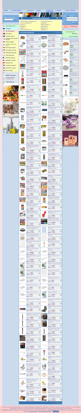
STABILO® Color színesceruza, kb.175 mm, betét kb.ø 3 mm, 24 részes (32, 220)
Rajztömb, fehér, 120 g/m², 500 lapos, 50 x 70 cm (55, 235)
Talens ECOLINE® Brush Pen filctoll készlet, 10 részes (33, 64)
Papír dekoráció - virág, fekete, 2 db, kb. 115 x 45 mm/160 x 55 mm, (33, 365)
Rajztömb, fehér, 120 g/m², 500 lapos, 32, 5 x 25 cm (33, 242)
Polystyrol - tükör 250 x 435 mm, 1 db (54, 343)
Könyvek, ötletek (9, 70)
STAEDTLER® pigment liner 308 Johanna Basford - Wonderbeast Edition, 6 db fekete (32, 115)
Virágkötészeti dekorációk (11, 52)
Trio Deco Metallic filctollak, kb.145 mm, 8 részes (33, 50)
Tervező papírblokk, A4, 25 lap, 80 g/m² (32, 57)
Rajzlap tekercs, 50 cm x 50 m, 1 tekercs (54, 256)
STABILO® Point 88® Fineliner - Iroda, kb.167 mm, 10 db (32, 205)
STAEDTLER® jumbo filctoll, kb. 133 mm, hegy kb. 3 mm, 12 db (54, 161)
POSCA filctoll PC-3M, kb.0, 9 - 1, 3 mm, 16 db (33, 343)
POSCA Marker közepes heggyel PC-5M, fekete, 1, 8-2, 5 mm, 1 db (33, 328)
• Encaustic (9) (23, 24)
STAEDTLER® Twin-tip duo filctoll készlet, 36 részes (33, 108)
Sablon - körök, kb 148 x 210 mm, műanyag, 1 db (54, 227)
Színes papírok (9, 33)
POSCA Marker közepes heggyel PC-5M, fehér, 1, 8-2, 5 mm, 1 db (55, 328)
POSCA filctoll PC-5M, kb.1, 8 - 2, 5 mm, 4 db (54, 336)
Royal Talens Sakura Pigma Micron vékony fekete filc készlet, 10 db (32, 235)
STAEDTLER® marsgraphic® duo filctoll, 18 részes (54, 146)
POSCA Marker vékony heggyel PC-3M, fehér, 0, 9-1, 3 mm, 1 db (33, 314)
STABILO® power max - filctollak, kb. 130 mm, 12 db (54, 190)
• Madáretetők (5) (44, 26)
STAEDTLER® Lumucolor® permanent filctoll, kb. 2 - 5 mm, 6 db (55, 154)
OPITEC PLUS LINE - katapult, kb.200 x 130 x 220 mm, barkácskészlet (32, 381)
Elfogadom (55, 411)
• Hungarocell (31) (44, 28)
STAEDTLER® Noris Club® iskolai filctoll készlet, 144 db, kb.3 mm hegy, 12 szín (32, 147)
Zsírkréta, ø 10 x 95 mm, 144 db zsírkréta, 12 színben (32, 35)
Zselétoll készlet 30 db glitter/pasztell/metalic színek (53, 35)
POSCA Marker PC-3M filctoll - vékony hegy (32, 321)
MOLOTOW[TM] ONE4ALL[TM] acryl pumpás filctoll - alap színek (54, 396)
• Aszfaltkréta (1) (43, 29)
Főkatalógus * (8, 28)
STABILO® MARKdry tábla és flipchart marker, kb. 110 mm (32, 212)
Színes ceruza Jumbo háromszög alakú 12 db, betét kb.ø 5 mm (54, 79)
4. (54, 32)
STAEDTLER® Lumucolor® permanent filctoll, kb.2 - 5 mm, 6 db (33, 154)
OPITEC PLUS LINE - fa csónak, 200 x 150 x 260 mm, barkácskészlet (55, 380)
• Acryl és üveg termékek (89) (26, 23)
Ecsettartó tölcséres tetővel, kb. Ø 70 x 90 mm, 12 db (74, 50)
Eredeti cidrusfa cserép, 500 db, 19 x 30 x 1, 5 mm (74, 42)
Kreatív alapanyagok (10, 55)
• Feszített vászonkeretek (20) (25, 29)
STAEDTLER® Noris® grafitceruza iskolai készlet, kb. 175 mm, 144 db (54, 124)
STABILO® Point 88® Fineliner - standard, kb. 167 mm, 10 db (54, 198)
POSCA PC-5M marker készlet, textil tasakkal (54, 307)
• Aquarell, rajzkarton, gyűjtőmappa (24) (28, 21)
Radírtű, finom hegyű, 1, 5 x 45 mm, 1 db (33, 300)
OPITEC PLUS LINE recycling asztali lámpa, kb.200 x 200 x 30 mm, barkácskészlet (55, 372)
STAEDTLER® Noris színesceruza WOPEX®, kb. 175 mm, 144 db (54, 139)
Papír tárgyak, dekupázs (11, 47)
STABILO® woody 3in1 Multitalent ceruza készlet (54, 176)
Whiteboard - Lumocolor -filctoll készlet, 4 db (32, 43)
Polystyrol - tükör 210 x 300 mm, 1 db (33, 350)
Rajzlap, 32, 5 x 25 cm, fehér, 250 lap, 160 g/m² (54, 249)
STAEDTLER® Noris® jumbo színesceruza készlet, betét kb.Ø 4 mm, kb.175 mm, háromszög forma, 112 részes (54, 116)
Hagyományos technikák (11, 60)
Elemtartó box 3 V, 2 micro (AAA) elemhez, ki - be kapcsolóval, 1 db (74, 74)
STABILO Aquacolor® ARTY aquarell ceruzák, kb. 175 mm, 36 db (55, 219)
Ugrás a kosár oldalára (73, 36)
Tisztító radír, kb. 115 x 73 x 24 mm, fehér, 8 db (55, 50)
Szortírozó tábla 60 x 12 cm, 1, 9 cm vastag (54, 64)
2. (52, 32)
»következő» (58, 32)
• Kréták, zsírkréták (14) (45, 24)
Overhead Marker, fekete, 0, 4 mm (32, 371)
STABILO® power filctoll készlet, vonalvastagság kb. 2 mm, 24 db (32, 198)
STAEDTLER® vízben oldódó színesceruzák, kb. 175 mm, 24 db (54, 100)
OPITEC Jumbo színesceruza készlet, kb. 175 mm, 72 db (33, 388)
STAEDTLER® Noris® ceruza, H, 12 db (33, 132)
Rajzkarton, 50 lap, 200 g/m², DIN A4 (55, 263)
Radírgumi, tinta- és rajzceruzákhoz (32, 306)
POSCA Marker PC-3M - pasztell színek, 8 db (54, 321)
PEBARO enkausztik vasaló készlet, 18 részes (54, 357)
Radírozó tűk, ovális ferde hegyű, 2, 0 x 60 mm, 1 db (55, 300)
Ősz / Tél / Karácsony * (10, 31)
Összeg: (74, 33)
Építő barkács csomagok (11, 68)
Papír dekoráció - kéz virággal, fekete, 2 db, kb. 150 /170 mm (55, 365)
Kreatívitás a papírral (10, 36)
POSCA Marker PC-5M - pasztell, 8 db (54, 314)
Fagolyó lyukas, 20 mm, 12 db (73, 58)
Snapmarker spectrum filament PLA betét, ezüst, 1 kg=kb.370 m (32, 227)
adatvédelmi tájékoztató (45, 411)
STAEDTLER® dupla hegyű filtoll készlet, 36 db (32, 169)
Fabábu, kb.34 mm (73, 89)
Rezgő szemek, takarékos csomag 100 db (74, 66)
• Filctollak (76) (23, 26)
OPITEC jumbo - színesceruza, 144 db (32, 396)
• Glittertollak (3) (43, 23)
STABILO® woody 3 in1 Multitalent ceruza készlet (33, 183)
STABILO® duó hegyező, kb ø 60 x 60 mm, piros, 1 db (54, 212)
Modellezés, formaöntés (10, 57)
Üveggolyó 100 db (51, 42)
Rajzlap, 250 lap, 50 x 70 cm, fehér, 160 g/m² (33, 256)
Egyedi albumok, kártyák (11, 50)
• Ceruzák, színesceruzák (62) (46, 21)
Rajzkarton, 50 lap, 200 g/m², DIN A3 (33, 270)
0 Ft (77, 33)
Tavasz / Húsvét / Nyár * (11, 26)
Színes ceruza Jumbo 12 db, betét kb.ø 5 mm (54, 86)
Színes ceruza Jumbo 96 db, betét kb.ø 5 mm (32, 86)
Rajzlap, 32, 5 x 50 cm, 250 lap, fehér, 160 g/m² (32, 249)
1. (50, 32)
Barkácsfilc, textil (9, 62)
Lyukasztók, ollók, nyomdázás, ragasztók (12, 39)
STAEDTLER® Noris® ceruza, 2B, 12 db (33, 139)
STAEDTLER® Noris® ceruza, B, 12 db (55, 132)
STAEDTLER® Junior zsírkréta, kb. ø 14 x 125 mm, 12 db (33, 161)
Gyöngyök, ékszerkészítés (11, 65)
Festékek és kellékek (10, 42)
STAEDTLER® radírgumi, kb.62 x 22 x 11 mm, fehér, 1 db (55, 108)
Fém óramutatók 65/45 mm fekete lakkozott (74, 83)
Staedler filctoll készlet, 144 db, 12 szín (32, 176)
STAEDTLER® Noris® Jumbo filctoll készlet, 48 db (33, 124)
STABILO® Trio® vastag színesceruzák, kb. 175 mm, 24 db (54, 183)
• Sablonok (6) (23, 28)
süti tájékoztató (33, 411)
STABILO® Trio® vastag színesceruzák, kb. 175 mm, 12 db (32, 190)
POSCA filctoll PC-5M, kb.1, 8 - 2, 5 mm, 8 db (33, 336)
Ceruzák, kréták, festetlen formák (11, 44)
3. (53, 32)
